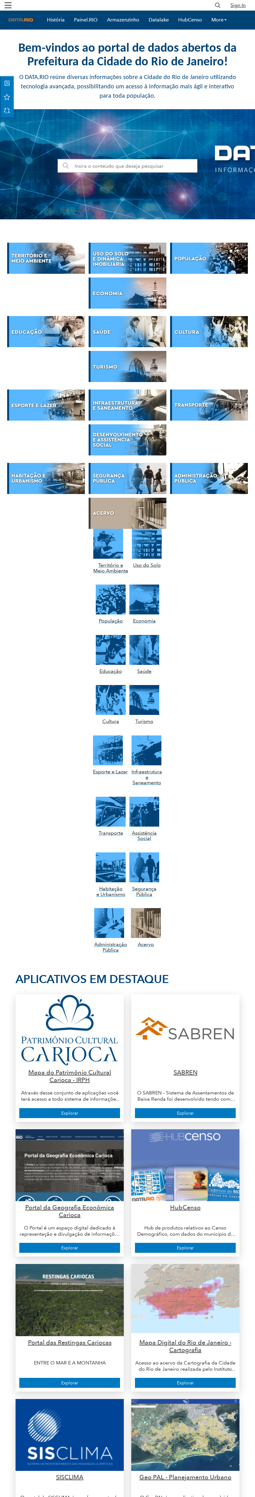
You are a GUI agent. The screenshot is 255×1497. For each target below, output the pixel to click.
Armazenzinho (123, 20)
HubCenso (190, 20)
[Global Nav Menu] (8, 5)
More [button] (217, 20)
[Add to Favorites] (7, 97)
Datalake (159, 20)
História (56, 20)
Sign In (238, 5)
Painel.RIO (86, 20)
